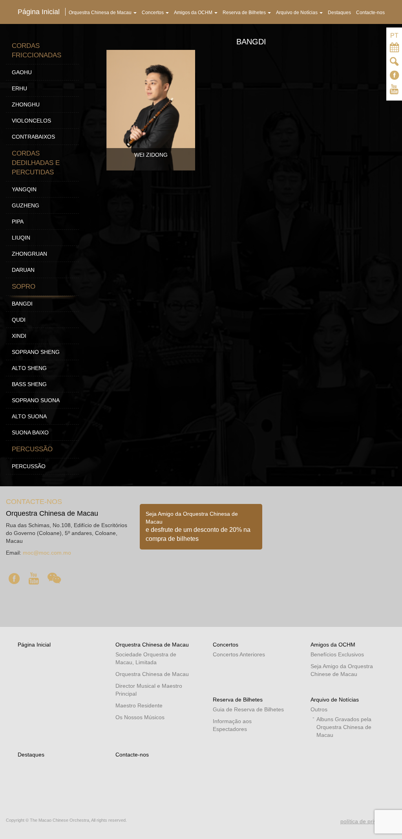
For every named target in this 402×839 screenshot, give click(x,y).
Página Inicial (34, 644)
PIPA (18, 221)
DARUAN (23, 270)
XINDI (19, 336)
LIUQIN (21, 237)
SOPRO (23, 286)
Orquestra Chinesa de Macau (152, 644)
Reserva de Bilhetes (238, 699)
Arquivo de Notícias (335, 699)
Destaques (31, 754)
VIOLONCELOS (31, 120)
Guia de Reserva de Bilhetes (248, 709)
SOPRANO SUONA (36, 400)
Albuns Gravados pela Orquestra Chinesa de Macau (343, 727)
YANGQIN (24, 189)
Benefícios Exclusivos (337, 654)
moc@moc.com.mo (47, 553)
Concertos (225, 644)
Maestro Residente (139, 705)
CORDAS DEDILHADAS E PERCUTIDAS (36, 163)
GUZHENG (25, 205)
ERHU (19, 88)
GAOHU (22, 72)
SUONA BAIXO (30, 432)
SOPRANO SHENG (36, 352)
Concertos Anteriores (239, 654)
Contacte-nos (132, 754)
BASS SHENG (29, 384)
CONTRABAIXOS (33, 137)
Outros (319, 709)
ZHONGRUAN (29, 254)
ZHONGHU (26, 104)
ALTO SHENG (29, 368)
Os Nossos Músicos (139, 717)
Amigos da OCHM (333, 644)
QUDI (19, 320)
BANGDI (22, 303)
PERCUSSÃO (32, 449)
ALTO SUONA (29, 416)
